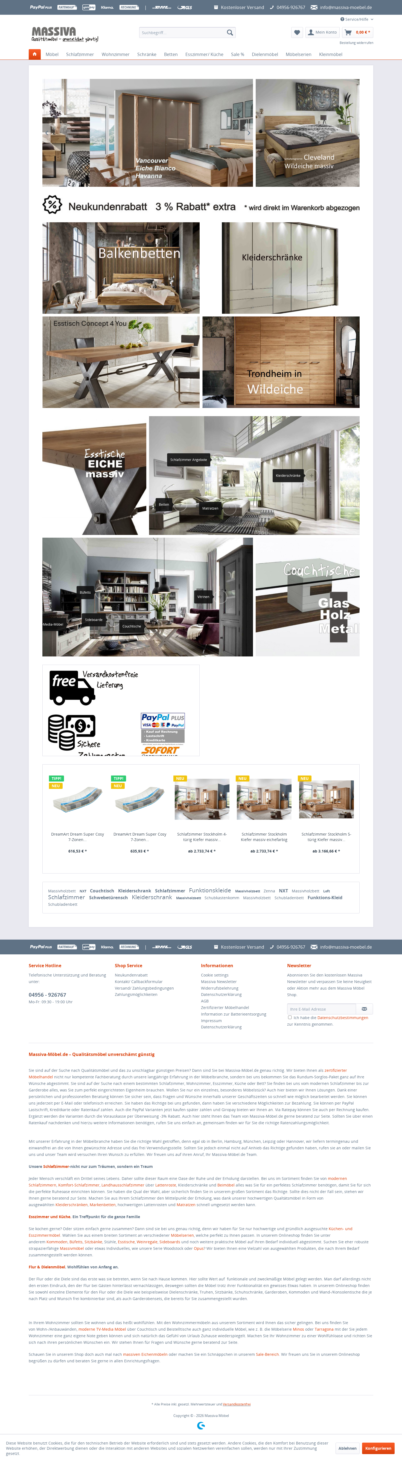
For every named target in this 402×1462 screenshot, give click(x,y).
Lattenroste (165, 1185)
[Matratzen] (229, 508)
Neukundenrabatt (131, 975)
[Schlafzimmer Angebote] (218, 460)
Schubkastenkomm (222, 897)
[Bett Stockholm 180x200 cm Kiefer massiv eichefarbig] (326, 799)
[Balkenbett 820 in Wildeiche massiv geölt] (121, 268)
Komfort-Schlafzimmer (79, 1185)
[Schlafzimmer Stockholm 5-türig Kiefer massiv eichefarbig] (139, 799)
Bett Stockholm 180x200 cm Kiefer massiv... (326, 836)
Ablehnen (348, 1448)
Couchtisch (102, 891)
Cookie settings (215, 975)
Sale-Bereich (267, 1354)
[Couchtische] (151, 626)
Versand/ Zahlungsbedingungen (144, 988)
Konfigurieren (378, 1448)
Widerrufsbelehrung (219, 988)
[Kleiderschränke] (281, 268)
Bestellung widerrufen (356, 42)
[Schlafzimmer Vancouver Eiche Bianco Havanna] (147, 133)
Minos (298, 1329)
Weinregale (147, 1241)
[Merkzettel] (297, 32)
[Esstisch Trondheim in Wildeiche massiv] (281, 362)
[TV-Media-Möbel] (73, 624)
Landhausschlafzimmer (122, 1185)
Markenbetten (103, 1204)
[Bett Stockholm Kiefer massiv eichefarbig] (202, 799)
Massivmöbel (72, 1248)
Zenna (270, 890)
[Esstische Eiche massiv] (94, 475)
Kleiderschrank (135, 891)
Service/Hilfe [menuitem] (356, 19)
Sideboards (169, 1241)
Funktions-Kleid (325, 898)
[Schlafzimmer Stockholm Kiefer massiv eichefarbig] (77, 799)
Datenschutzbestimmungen (342, 1017)
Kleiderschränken (72, 1204)
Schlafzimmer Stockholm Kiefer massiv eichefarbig (77, 836)
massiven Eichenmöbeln (145, 1354)
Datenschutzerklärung (221, 994)
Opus (199, 1248)
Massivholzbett (62, 890)
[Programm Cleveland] (308, 133)
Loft (326, 891)
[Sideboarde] (113, 620)
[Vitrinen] (219, 597)
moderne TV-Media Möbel (102, 1329)
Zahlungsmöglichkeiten (136, 994)
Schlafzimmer (170, 891)
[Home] (35, 54)
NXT (83, 891)
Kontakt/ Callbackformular (139, 981)
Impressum (211, 1020)
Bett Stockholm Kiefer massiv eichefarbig (202, 836)
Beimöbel (226, 1185)
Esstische (126, 1241)
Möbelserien (182, 1235)
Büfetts (76, 1241)
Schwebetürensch (109, 898)
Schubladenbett (290, 897)
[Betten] (180, 504)
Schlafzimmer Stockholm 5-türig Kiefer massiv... (140, 836)
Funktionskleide (210, 890)
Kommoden (57, 1241)
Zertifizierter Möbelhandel (225, 1007)
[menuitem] (187, 32)
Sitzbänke (93, 1241)
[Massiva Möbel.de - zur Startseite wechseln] (64, 34)
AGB (205, 1001)
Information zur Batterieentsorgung (233, 1014)
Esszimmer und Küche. (50, 1216)
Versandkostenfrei (237, 1404)
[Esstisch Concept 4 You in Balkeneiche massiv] (121, 362)
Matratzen (186, 1204)
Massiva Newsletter (219, 981)
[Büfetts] (101, 592)
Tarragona (324, 1329)
